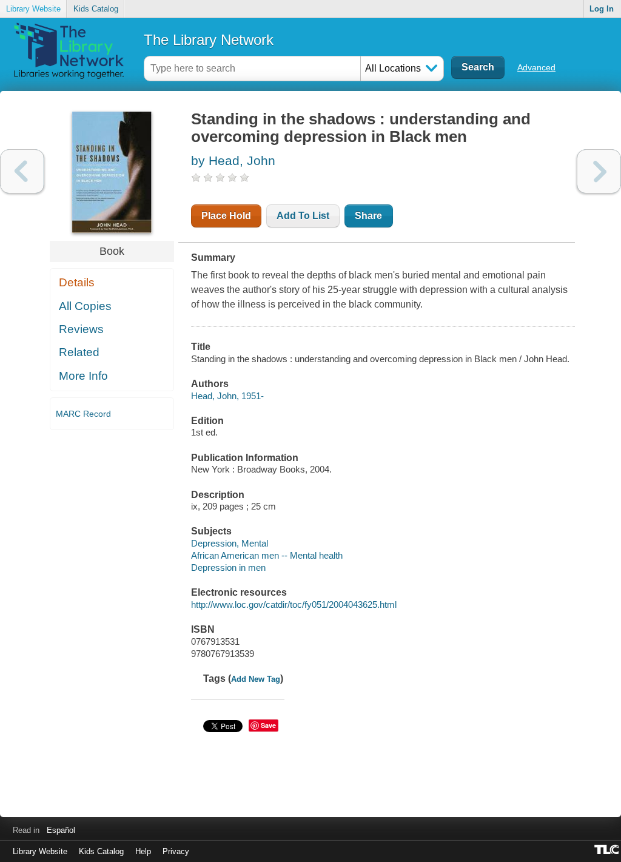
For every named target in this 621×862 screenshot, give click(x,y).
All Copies (85, 306)
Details (77, 282)
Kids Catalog (95, 8)
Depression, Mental (229, 543)
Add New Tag (255, 679)
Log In (601, 8)
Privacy (176, 851)
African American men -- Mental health (267, 555)
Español (61, 830)
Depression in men (228, 567)
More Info (83, 375)
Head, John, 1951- (227, 396)
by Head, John (233, 160)
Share (368, 215)
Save (268, 725)
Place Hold (226, 215)
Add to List (303, 215)
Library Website (33, 8)
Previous (22, 171)
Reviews (81, 329)
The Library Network (209, 40)
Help (143, 851)
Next (599, 171)
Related (79, 352)
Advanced (536, 67)
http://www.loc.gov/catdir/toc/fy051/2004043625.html (294, 604)
